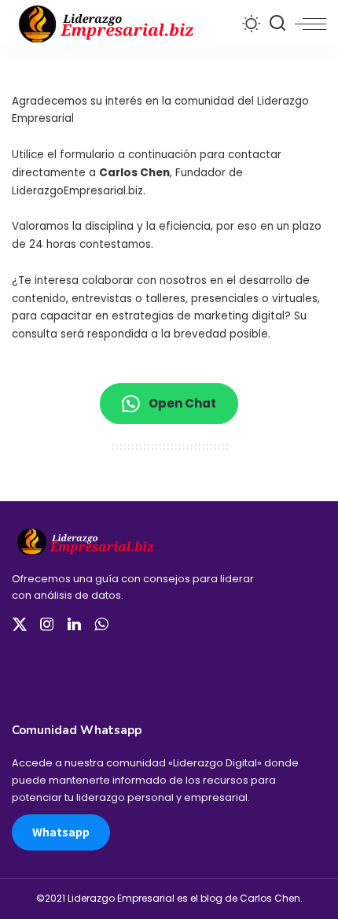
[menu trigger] (310, 23)
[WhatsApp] (101, 625)
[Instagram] (47, 625)
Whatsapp (61, 832)
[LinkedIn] (74, 625)
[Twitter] (20, 625)
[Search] (277, 23)
